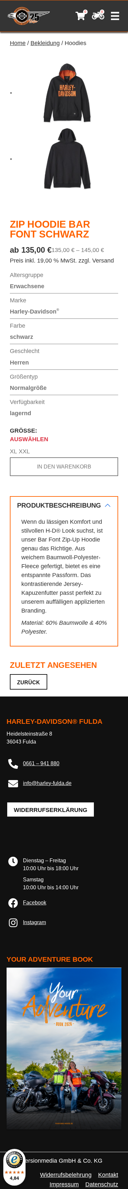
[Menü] (115, 16)
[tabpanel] (64, 571)
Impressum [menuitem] (64, 1184)
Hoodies (75, 43)
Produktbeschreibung (59, 505)
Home (18, 43)
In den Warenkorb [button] (64, 466)
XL (13, 451)
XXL (24, 451)
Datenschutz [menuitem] (101, 1184)
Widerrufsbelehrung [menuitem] (66, 1174)
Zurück (28, 682)
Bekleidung (45, 43)
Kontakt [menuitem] (108, 1175)
